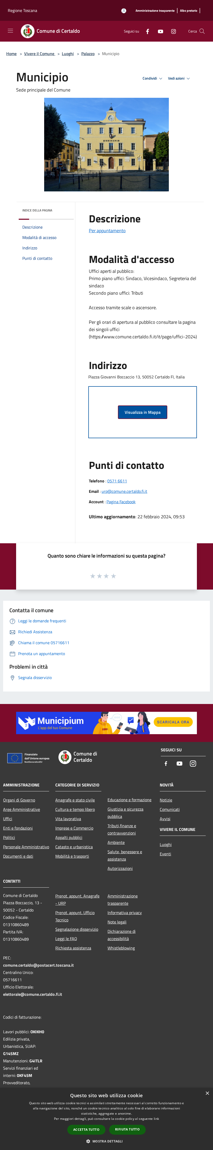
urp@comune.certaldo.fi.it (124, 491)
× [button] (207, 1093)
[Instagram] (171, 31)
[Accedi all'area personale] (124, 11)
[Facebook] (145, 31)
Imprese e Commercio (74, 828)
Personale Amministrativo (26, 847)
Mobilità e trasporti (72, 856)
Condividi (150, 78)
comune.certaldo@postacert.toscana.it (38, 965)
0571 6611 (117, 481)
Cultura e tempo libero (75, 809)
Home (11, 53)
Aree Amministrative (21, 809)
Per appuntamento (107, 230)
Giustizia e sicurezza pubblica (125, 812)
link (156, 1118)
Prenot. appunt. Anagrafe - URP (77, 899)
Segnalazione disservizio (76, 929)
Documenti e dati (18, 856)
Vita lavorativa (68, 819)
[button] (106, 1141)
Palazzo (88, 53)
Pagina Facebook (121, 502)
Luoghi (68, 53)
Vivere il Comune (39, 53)
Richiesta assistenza (73, 948)
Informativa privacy (125, 912)
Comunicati (170, 809)
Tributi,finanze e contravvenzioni (122, 829)
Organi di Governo (19, 800)
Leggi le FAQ (66, 938)
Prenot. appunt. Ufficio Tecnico (75, 916)
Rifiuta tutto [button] (127, 1129)
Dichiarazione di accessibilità (122, 935)
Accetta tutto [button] (86, 1129)
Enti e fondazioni (18, 828)
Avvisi (165, 819)
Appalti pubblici (68, 837)
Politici (9, 837)
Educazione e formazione (129, 800)
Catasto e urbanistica (74, 847)
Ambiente (116, 842)
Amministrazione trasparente (123, 899)
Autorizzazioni (120, 868)
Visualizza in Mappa (143, 412)
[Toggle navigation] (10, 31)
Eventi (165, 854)
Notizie (166, 800)
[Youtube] (158, 31)
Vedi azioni (176, 78)
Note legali (117, 922)
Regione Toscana (22, 10)
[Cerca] (202, 31)
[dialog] (106, 1119)
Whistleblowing (121, 948)
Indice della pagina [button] (37, 210)
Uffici (7, 819)
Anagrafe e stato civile (75, 800)
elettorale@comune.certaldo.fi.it (32, 994)
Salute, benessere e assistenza (125, 855)
